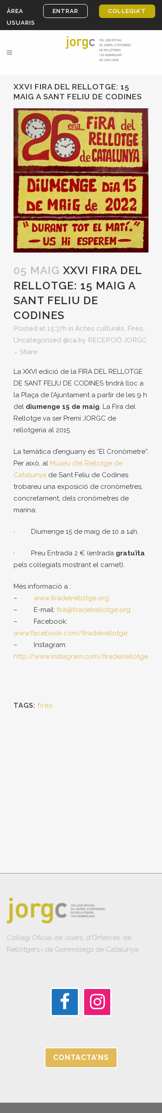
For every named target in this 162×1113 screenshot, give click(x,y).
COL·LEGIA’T (127, 11)
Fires (135, 328)
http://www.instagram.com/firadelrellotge (81, 656)
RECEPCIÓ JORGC (117, 340)
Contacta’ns (81, 1057)
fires (45, 705)
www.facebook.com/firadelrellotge (70, 633)
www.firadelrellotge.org (71, 598)
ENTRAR (65, 11)
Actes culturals (99, 328)
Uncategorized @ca (45, 340)
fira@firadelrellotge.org (93, 610)
